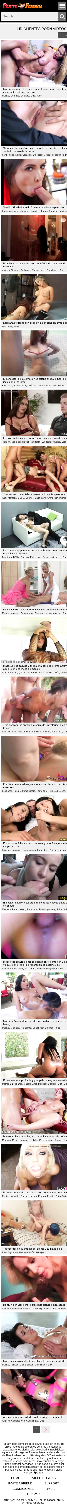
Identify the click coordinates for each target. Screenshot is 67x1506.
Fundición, (7, 557)
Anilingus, (26, 270)
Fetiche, (34, 1140)
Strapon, (58, 1140)
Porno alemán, (43, 731)
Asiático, (6, 270)
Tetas (16, 326)
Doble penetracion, (20, 442)
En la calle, (7, 385)
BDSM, (21, 498)
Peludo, (17, 791)
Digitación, (13, 1252)
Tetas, (24, 385)
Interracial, (36, 442)
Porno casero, (29, 791)
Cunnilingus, (8, 155)
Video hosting (44, 1478)
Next (45, 1429)
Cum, (54, 385)
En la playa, (40, 498)
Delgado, (25, 96)
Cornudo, (15, 96)
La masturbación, (23, 155)
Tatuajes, (15, 270)
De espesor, (39, 155)
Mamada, (24, 211)
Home (15, 1478)
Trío (61, 270)
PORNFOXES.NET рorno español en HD (40, 1499)
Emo (50, 1365)
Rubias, (24, 613)
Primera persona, (10, 211)
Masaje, (6, 96)
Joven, (17, 385)
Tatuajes (40, 1252)
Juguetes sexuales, (55, 155)
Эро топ (38, 1472)
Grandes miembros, (56, 498)
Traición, (6, 442)
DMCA (50, 1489)
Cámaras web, (38, 270)
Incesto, (21, 731)
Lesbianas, (7, 326)
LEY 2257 (33, 1494)
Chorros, (44, 211)
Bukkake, (52, 1084)
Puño (39, 96)
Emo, (33, 96)
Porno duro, (42, 791)
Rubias (59, 968)
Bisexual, (39, 613)
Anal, (4, 498)
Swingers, (7, 850)
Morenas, (15, 613)
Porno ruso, (57, 731)
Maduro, (42, 1196)
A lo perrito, (30, 968)
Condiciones (23, 1489)
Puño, (59, 909)
